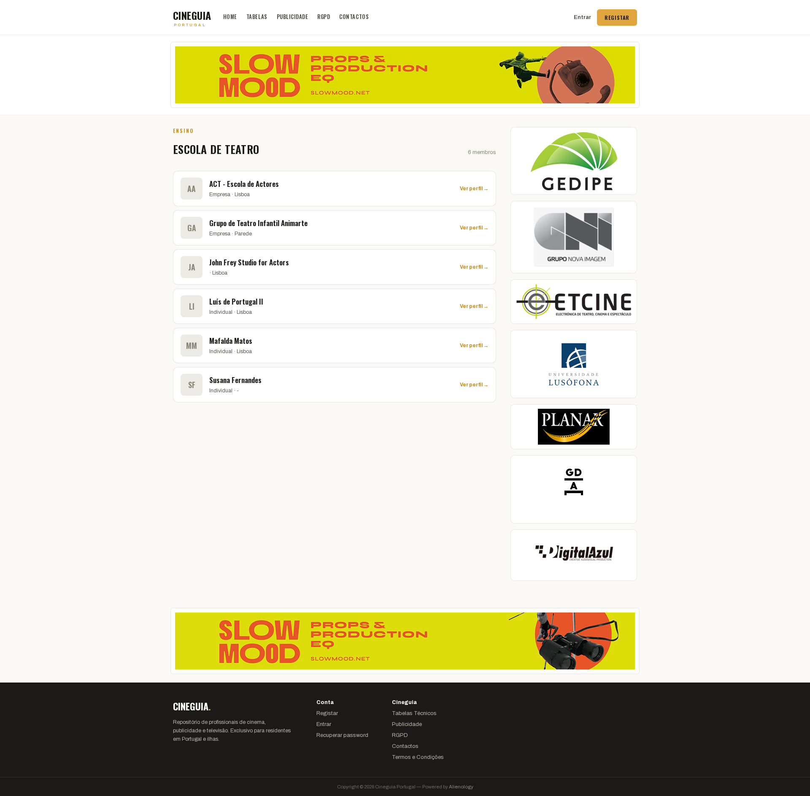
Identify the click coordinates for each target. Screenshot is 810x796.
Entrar (582, 17)
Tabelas (256, 16)
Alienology (461, 786)
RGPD (323, 16)
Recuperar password (342, 735)
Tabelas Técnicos (414, 713)
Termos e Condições (418, 757)
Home (230, 16)
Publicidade (292, 16)
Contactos (354, 16)
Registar (617, 17)
